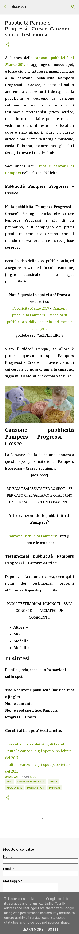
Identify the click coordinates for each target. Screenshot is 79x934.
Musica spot (35, 787)
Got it (52, 929)
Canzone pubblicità (30, 781)
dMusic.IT (19, 7)
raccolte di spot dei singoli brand (36, 744)
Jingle (53, 781)
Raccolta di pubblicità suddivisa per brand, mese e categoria (39, 322)
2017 (10, 781)
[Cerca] (73, 7)
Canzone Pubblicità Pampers (32, 536)
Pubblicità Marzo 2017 (30, 308)
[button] (7, 45)
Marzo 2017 (14, 787)
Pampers (54, 787)
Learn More (32, 929)
